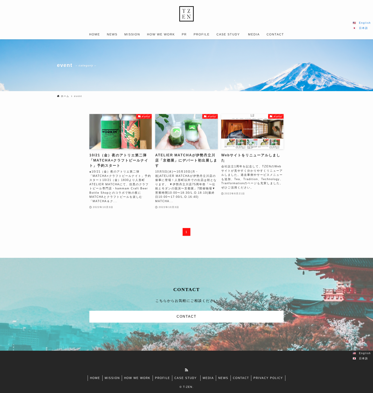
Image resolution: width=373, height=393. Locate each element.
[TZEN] (186, 13)
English (365, 22)
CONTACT (186, 316)
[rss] (186, 370)
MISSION (112, 378)
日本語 (363, 28)
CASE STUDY (186, 378)
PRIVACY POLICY (268, 378)
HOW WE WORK (137, 378)
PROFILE (162, 378)
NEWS (223, 378)
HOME (95, 378)
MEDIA (208, 378)
